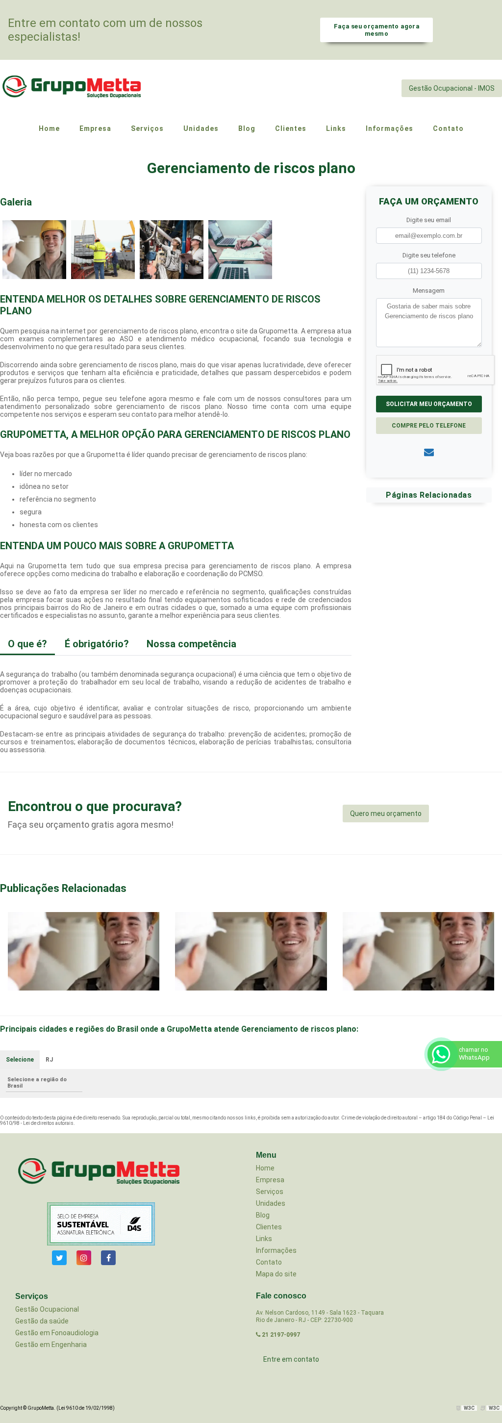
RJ (49, 1059)
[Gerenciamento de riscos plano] (34, 249)
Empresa (270, 1180)
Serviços (269, 1191)
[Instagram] (83, 1257)
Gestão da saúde (42, 1321)
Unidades (270, 1203)
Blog (263, 1215)
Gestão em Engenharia (51, 1344)
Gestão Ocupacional (47, 1309)
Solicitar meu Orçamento (429, 404)
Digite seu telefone (428, 255)
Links (264, 1239)
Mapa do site (276, 1274)
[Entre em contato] (429, 452)
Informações (276, 1250)
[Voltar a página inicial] (73, 88)
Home (265, 1168)
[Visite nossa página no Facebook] (108, 1257)
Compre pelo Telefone (429, 425)
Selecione (20, 1059)
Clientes (269, 1227)
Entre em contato (291, 1359)
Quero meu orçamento (386, 813)
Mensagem (429, 290)
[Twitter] (59, 1257)
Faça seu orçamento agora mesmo (376, 30)
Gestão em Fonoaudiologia (57, 1333)
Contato (269, 1262)
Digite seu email (428, 220)
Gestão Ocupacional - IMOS (452, 88)
